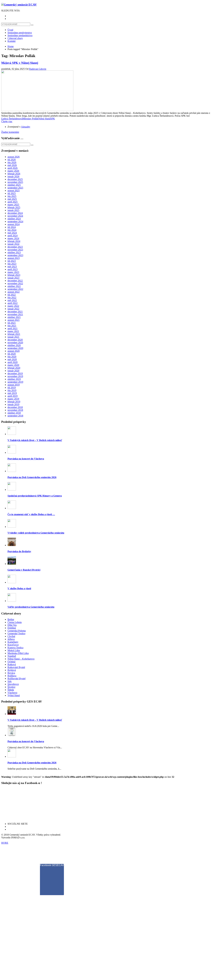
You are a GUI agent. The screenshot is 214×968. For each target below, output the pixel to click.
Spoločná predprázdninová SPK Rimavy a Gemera (35, 495)
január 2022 (13, 308)
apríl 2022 (13, 303)
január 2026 (13, 176)
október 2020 (14, 345)
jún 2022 (12, 297)
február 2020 (14, 367)
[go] (32, 145)
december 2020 (15, 339)
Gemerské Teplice (16, 633)
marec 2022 (13, 306)
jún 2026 (12, 162)
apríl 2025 (13, 201)
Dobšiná (12, 628)
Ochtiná (11, 661)
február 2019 (14, 401)
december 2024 (15, 213)
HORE (4, 843)
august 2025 (14, 190)
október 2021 (14, 317)
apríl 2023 (13, 269)
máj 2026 (12, 165)
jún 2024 (12, 230)
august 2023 (14, 258)
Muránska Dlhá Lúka (18, 653)
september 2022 (15, 289)
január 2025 (13, 210)
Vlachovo (12, 692)
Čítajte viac (6, 121)
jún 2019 (12, 390)
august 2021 (14, 320)
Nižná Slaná (44, 118)
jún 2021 (12, 325)
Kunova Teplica (15, 647)
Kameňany (13, 642)
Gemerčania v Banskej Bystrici (24, 570)
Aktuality (25, 126)
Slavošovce (13, 684)
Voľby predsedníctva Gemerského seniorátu (31, 607)
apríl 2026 (13, 168)
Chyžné (11, 636)
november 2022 (15, 283)
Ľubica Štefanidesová (12, 118)
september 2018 (15, 415)
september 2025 (15, 187)
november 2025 (15, 182)
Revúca (11, 673)
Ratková (12, 664)
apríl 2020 (13, 362)
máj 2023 (12, 266)
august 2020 (14, 351)
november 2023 (15, 249)
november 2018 (15, 410)
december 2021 (15, 311)
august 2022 (14, 292)
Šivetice (11, 687)
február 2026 (14, 173)
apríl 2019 (13, 396)
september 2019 (15, 382)
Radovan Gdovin (37, 69)
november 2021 (15, 314)
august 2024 (14, 224)
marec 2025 (13, 204)
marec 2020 (13, 365)
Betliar (11, 619)
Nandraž (12, 656)
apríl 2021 (13, 328)
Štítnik (11, 689)
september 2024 (15, 221)
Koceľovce (13, 644)
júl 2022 (12, 294)
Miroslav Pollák (30, 118)
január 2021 (13, 337)
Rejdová (12, 670)
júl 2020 (12, 353)
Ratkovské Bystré (16, 667)
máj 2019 (12, 393)
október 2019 (14, 379)
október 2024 (14, 218)
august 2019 (14, 384)
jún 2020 (12, 356)
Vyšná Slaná (14, 695)
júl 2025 (12, 193)
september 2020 (15, 348)
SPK (52, 118)
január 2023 (13, 277)
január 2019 (13, 404)
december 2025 (15, 179)
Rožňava (12, 675)
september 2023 (15, 255)
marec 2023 (13, 272)
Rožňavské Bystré (17, 678)
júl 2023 (12, 261)
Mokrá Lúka (14, 650)
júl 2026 (12, 159)
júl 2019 (12, 387)
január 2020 (13, 370)
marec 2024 (13, 238)
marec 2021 (13, 331)
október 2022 (14, 286)
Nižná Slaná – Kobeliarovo (21, 658)
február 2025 (14, 207)
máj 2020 (12, 359)
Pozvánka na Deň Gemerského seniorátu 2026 (32, 477)
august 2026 (14, 156)
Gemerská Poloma (17, 630)
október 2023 (14, 252)
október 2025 (14, 185)
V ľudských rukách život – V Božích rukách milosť (35, 440)
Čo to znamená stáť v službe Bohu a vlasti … (31, 514)
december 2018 (15, 407)
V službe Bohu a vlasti (19, 588)
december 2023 (15, 246)
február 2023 (14, 275)
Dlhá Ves (12, 625)
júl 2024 (12, 227)
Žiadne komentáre (10, 132)
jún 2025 (12, 196)
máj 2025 (12, 199)
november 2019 (15, 376)
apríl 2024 (13, 235)
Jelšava (11, 639)
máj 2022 (12, 300)
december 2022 (15, 280)
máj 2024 (12, 232)
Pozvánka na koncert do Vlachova (26, 458)
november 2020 (15, 342)
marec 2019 (13, 398)
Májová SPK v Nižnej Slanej (19, 62)
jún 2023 (12, 263)
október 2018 (14, 413)
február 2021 (14, 334)
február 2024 (14, 241)
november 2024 (15, 216)
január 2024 (13, 244)
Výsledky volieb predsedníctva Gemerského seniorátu (36, 532)
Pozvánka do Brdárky (19, 551)
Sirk (10, 681)
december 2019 (15, 373)
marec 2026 (13, 170)
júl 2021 (12, 322)
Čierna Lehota (15, 622)
